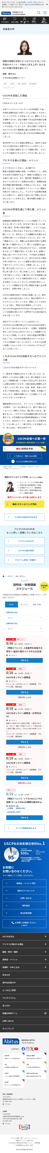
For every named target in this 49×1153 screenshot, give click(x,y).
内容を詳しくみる (24, 697)
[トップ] (4, 576)
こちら (8, 597)
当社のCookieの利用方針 (33, 4)
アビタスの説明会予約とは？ (26, 461)
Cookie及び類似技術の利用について (20, 1143)
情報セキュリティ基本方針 (24, 1140)
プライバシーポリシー (31, 1138)
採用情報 (37, 1143)
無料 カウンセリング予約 (24, 504)
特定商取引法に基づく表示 (24, 1145)
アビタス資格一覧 (16, 1138)
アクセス (7, 1104)
